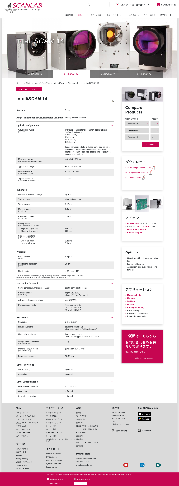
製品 (28, 83)
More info (129, 474)
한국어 (147, 5)
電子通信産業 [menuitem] (81, 416)
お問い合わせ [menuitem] (149, 15)
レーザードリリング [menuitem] (54, 423)
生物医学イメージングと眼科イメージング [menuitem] (60, 440)
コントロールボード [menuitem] (24, 432)
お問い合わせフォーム (144, 358)
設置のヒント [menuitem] (21, 452)
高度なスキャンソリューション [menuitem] (28, 423)
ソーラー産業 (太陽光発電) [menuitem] (86, 429)
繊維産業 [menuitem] (79, 439)
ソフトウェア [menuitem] (21, 426)
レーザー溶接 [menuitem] (51, 426)
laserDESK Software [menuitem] (54, 460)
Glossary (146, 431)
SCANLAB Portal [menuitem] (22, 468)
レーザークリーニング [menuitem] (54, 432)
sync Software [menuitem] (53, 464)
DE (122, 5)
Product (154, 119)
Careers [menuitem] (134, 15)
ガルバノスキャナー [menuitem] (24, 436)
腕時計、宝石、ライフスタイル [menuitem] (88, 442)
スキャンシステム (42, 83)
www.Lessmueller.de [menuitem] (84, 465)
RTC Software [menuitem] (51, 457)
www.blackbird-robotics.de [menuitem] (86, 458)
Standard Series (75, 83)
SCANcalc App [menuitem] (21, 465)
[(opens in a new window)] (144, 414)
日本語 (139, 5)
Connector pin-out (133, 177)
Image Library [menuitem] (51, 467)
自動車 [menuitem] (78, 413)
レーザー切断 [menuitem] (51, 429)
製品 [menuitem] (80, 15)
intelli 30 (144, 74)
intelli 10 (35, 74)
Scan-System (131, 119)
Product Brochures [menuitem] (53, 454)
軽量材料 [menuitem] (79, 423)
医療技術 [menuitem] (79, 436)
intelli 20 (108, 74)
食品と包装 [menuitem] (80, 419)
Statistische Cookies (56, 479)
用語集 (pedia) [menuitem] (24, 462)
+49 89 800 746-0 (137, 352)
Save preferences (54, 483)
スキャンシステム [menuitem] (23, 413)
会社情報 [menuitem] (69, 15)
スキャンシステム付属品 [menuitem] (25, 416)
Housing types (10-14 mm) (136, 172)
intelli (59, 83)
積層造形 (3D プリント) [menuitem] (55, 419)
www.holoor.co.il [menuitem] (82, 462)
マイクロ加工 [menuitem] (51, 416)
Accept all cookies (81, 483)
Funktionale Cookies (83, 479)
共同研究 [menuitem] (79, 446)
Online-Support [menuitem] (22, 455)
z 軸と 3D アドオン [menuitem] (23, 419)
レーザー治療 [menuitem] (51, 436)
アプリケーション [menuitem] (94, 15)
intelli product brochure (138, 168)
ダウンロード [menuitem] (166, 15)
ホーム (19, 83)
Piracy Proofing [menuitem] (22, 458)
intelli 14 (71, 74)
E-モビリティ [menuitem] (81, 432)
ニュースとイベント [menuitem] (115, 15)
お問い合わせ (121, 431)
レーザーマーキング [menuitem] (54, 413)
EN (127, 5)
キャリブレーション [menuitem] (24, 429)
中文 (132, 5)
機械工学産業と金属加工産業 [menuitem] (87, 426)
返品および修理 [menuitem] (22, 449)
